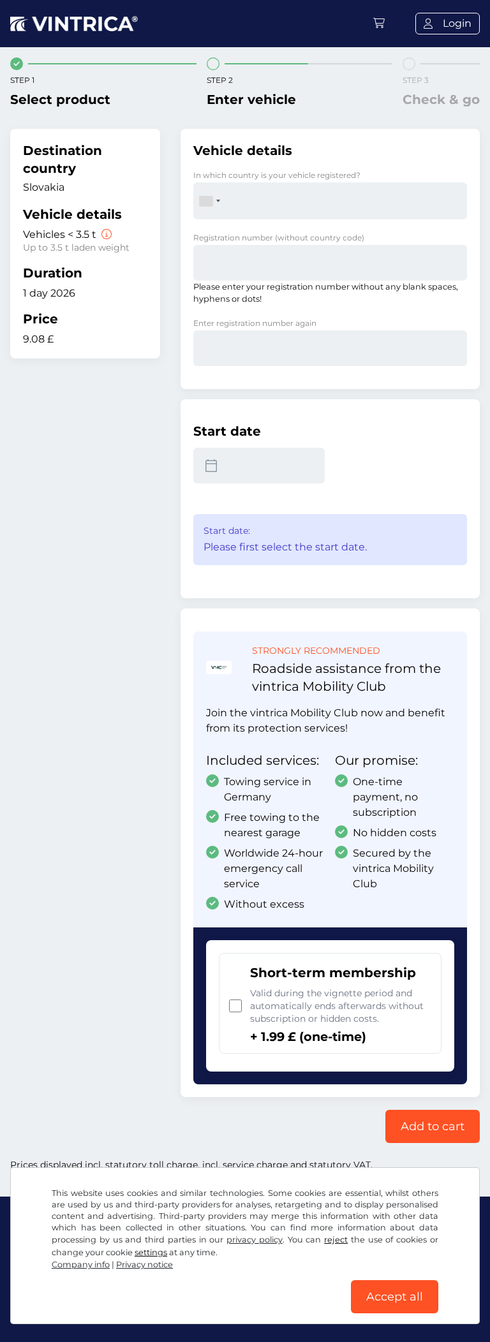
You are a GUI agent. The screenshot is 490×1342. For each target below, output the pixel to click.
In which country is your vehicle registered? (276, 175)
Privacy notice (144, 1264)
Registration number (278, 237)
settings (151, 1252)
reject (336, 1239)
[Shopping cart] (379, 23)
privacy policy (254, 1239)
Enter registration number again (254, 323)
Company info (81, 1264)
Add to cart (432, 1126)
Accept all (394, 1297)
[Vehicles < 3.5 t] (105, 234)
